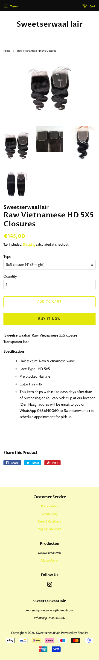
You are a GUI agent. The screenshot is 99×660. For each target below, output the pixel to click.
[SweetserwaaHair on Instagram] (49, 585)
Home (6, 51)
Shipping (29, 244)
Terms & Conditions (49, 521)
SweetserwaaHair (50, 24)
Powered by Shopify (74, 633)
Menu (13, 6)
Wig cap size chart (49, 529)
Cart (92, 6)
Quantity (10, 276)
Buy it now (49, 318)
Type (7, 256)
